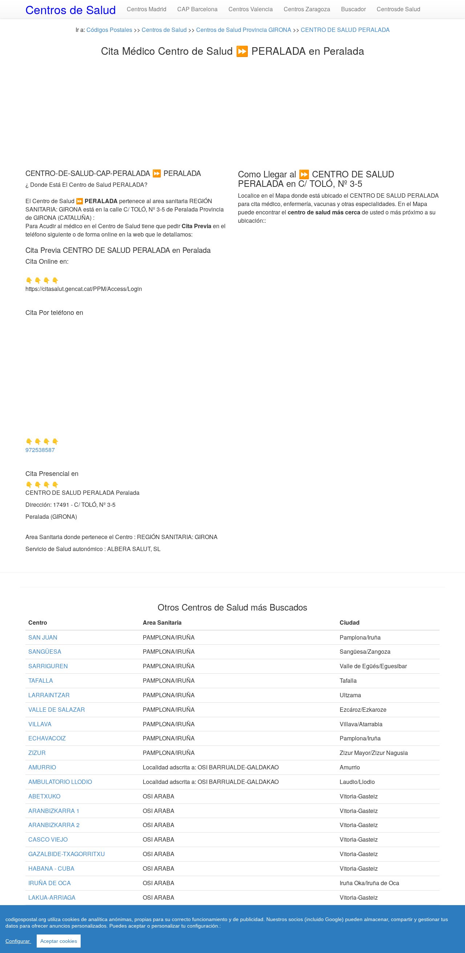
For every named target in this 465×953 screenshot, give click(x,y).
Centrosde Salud (398, 9)
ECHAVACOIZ (47, 738)
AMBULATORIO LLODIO (60, 781)
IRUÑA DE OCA (49, 883)
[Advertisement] (232, 110)
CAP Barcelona (197, 9)
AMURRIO (42, 767)
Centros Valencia (251, 9)
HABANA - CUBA (51, 868)
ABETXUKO (44, 796)
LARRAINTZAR (49, 695)
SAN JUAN (42, 637)
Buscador (353, 9)
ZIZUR (37, 752)
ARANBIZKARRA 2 (54, 825)
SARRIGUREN (48, 666)
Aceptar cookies (58, 941)
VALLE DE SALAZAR (56, 709)
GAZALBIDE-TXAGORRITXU (66, 854)
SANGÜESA (44, 651)
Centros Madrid (146, 9)
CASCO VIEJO (48, 839)
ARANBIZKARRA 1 (54, 810)
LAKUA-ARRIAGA (52, 897)
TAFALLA (40, 680)
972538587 (40, 449)
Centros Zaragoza (307, 9)
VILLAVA (40, 724)
